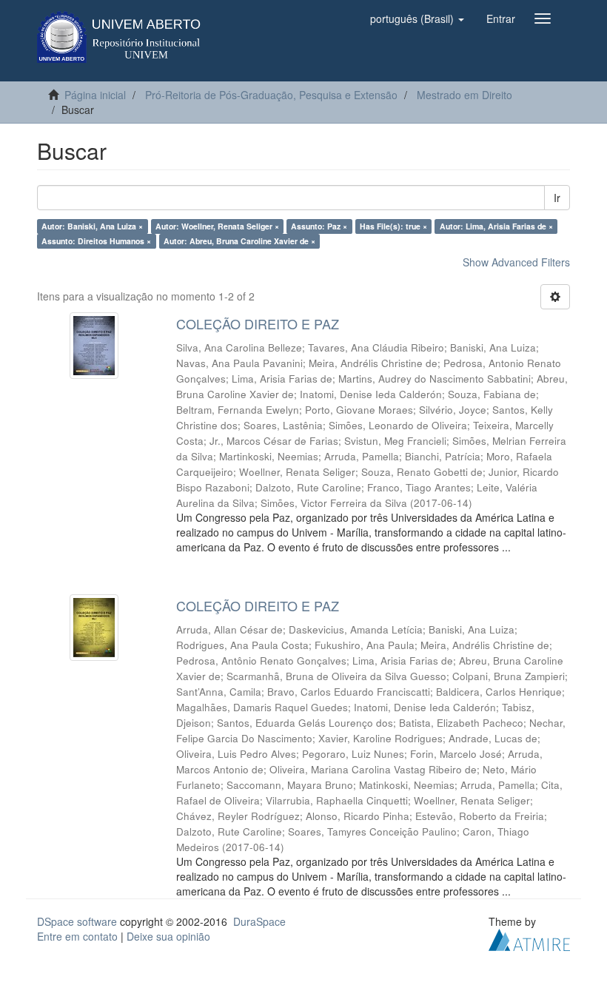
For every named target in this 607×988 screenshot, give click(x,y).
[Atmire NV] (529, 937)
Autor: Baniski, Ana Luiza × (92, 226)
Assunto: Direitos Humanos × (96, 240)
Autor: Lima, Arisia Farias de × (496, 226)
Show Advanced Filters (516, 262)
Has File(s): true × (393, 226)
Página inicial (95, 94)
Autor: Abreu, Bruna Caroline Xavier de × (239, 240)
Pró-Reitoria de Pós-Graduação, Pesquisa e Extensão (271, 94)
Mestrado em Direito (464, 94)
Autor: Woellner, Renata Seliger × (217, 226)
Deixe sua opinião (168, 936)
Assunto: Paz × (319, 226)
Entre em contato (77, 936)
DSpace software (77, 921)
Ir (557, 197)
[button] (417, 18)
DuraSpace (259, 921)
